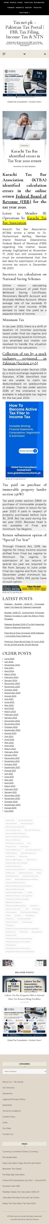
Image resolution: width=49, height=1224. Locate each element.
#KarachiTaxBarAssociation (15, 883)
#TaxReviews (11, 932)
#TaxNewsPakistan (24, 919)
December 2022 (12, 721)
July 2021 (8, 774)
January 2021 (10, 792)
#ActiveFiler (10, 820)
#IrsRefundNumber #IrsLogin (17, 863)
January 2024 (10, 680)
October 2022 (11, 727)
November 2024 (12, 665)
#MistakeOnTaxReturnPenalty (17, 899)
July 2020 (8, 811)
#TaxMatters (30, 915)
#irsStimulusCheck (26, 873)
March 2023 (10, 711)
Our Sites (7, 1128)
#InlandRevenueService (15, 843)
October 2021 (10, 764)
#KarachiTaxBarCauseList (15, 889)
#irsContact (24, 846)
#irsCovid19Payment (13, 850)
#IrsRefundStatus (35, 869)
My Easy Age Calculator (14, 1174)
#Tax (27, 909)
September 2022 (12, 730)
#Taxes (8, 915)
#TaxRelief (10, 925)
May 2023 (9, 705)
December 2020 (12, 795)
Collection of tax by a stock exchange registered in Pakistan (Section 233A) (24, 358)
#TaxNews (9, 919)
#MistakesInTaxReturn (14, 902)
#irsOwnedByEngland (14, 860)
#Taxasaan (36, 909)
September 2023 (12, 693)
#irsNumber (23, 856)
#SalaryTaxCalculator (13, 909)
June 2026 (9, 659)
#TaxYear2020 (11, 935)
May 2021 (8, 780)
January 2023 (10, 718)
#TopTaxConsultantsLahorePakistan (19, 938)
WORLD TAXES (16, 2)
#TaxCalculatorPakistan (29, 912)
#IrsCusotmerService (33, 850)
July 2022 (8, 736)
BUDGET (28, 7)
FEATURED (23, 13)
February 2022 (11, 752)
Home (6, 2)
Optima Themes (32, 1219)
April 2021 (9, 783)
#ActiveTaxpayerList (13, 830)
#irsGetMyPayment (28, 853)
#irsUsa (8, 879)
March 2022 (10, 749)
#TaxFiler (18, 915)
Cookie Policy (9, 1116)
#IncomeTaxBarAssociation (16, 833)
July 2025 (8, 662)
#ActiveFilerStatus (25, 820)
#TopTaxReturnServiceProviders (18, 948)
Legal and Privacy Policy (14, 1099)
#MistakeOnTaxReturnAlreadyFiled (19, 896)
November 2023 (12, 686)
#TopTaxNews (11, 945)
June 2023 (9, 702)
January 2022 (10, 755)
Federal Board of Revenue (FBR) (24, 198)
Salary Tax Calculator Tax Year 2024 (19, 1203)
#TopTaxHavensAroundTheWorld (18, 942)
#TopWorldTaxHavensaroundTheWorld (20, 952)
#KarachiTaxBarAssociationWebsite (18, 886)
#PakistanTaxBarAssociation (16, 906)
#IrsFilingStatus (11, 853)
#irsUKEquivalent (12, 876)
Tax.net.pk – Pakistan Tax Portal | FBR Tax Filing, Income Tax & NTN (24, 29)
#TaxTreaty (23, 932)
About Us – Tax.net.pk (13, 1082)
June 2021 (9, 777)
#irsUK (39, 873)
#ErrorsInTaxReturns (32, 830)
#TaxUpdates (36, 932)
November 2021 (11, 761)
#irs (29, 843)
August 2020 (10, 808)
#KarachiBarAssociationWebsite (26, 879)
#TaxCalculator (11, 912)
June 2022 (9, 739)
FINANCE (11, 7)
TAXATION (28, 2)
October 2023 (11, 690)
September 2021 (12, 767)
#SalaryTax (34, 906)
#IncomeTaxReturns (13, 840)
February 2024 (11, 677)
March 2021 (9, 786)
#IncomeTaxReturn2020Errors (17, 837)
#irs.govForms (11, 846)
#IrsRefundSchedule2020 (15, 869)
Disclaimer (7, 1093)
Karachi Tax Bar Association (24, 220)
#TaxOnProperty (12, 922)
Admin (33, 166)
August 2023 (10, 696)
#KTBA (29, 892)
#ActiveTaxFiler (11, 823)
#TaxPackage (27, 922)
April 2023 (9, 708)
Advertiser (7, 1105)
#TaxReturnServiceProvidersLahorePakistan (22, 929)
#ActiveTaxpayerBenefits (15, 827)
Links (5, 1122)
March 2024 (10, 674)
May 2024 (9, 668)
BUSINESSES (39, 2)
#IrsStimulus (10, 873)
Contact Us (8, 1134)
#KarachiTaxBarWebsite (14, 892)
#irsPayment (31, 860)
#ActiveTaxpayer (27, 823)
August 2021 (10, 770)
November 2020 (12, 798)
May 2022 (9, 742)
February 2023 (11, 714)
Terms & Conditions (12, 1111)
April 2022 (9, 745)
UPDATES (38, 7)
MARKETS (20, 7)
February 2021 (11, 789)
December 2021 (11, 758)
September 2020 (12, 805)
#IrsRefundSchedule (13, 866)
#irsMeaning (10, 856)
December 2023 (12, 683)
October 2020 (11, 801)
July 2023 (8, 699)
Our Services (8, 1087)
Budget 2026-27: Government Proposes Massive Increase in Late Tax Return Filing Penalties (24, 615)
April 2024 (9, 671)
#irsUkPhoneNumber (30, 876)
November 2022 (12, 724)
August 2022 (10, 733)
